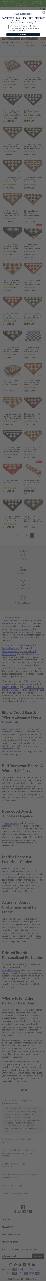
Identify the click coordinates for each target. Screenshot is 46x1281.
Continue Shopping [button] (23, 34)
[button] (43, 12)
